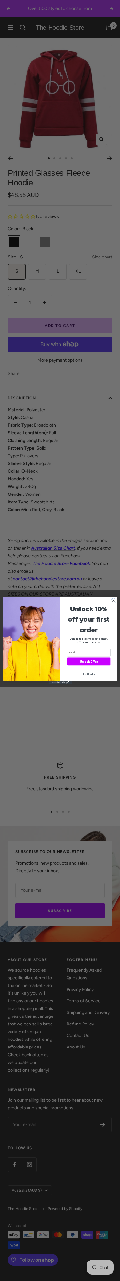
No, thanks (88, 674)
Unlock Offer (88, 661)
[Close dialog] (113, 600)
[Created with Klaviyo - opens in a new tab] (60, 682)
